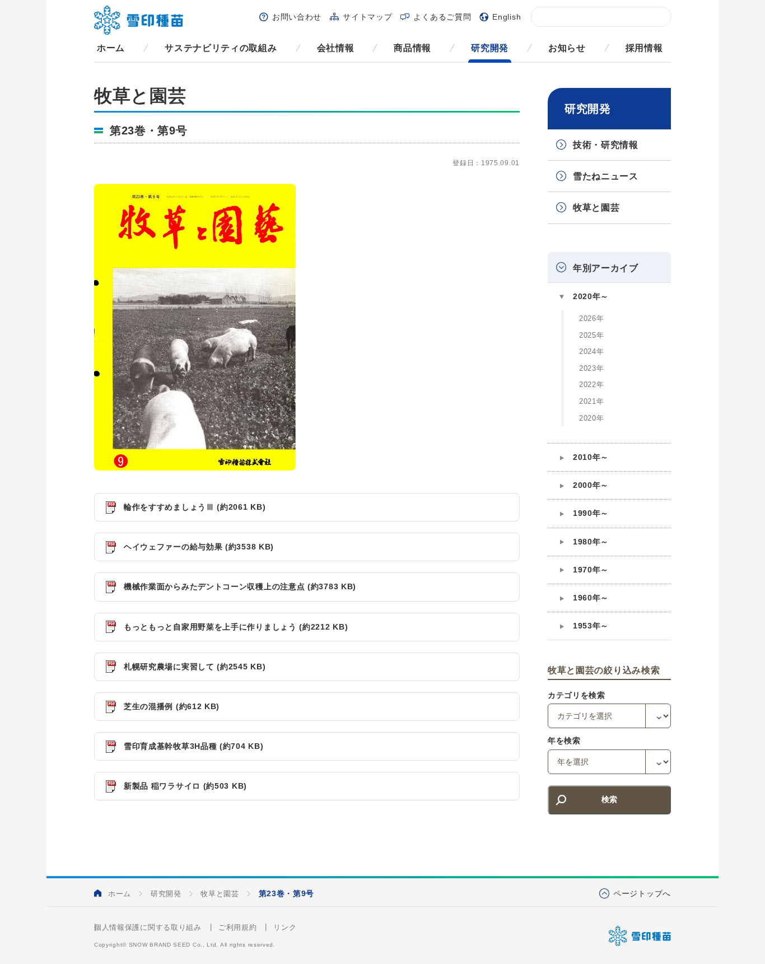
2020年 (591, 418)
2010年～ (591, 457)
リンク (284, 927)
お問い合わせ (296, 16)
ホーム (111, 48)
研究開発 (490, 48)
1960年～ (591, 597)
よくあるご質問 (442, 16)
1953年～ (591, 625)
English (506, 16)
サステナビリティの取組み (221, 48)
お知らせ (567, 48)
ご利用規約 (237, 927)
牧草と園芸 (596, 207)
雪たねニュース (605, 176)
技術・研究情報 (605, 145)
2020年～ (591, 296)
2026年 (591, 318)
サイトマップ (367, 16)
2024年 (591, 351)
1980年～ (591, 541)
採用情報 (644, 48)
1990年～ (591, 513)
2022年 (591, 384)
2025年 (591, 335)
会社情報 (335, 48)
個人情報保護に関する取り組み (148, 927)
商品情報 (412, 48)
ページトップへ (642, 893)
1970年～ (591, 569)
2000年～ (591, 485)
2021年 (591, 401)
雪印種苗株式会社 (640, 936)
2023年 (591, 368)
